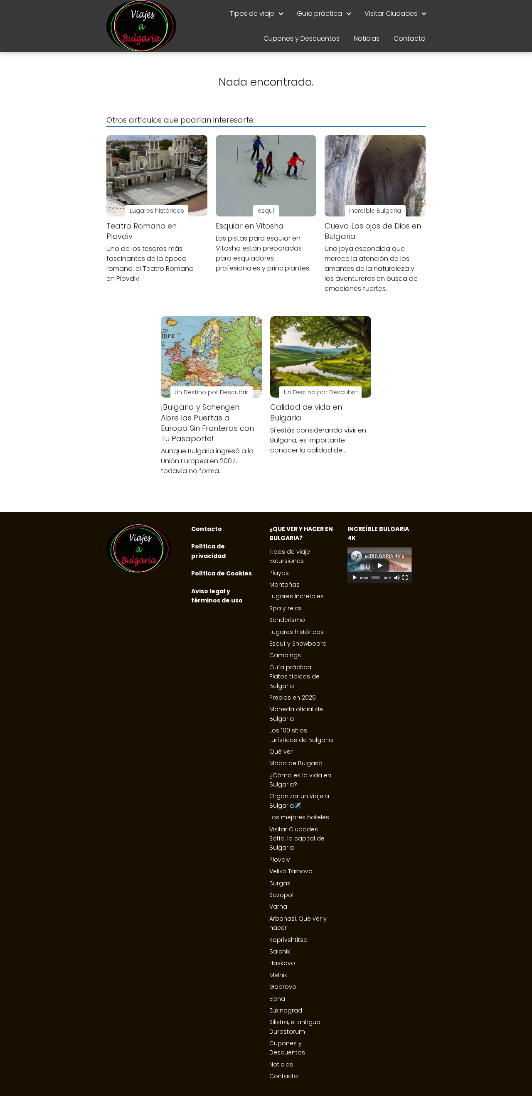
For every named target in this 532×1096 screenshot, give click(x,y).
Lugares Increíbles (296, 596)
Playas (279, 573)
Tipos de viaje (252, 13)
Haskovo (282, 963)
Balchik (279, 951)
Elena (277, 999)
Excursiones (286, 561)
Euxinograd (285, 1010)
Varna (278, 906)
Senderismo (287, 620)
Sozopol (281, 895)
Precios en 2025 (292, 697)
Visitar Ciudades (391, 13)
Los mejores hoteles (299, 817)
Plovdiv (279, 859)
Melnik (278, 975)
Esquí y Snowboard (298, 643)
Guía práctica (319, 13)
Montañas (284, 584)
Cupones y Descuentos (302, 38)
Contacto (410, 38)
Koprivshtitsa (288, 940)
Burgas (280, 883)
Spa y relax (285, 608)
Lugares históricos (296, 632)
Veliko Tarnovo (291, 871)
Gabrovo (282, 987)
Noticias (366, 38)
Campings (285, 655)
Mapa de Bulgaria (296, 763)
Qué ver (281, 751)
